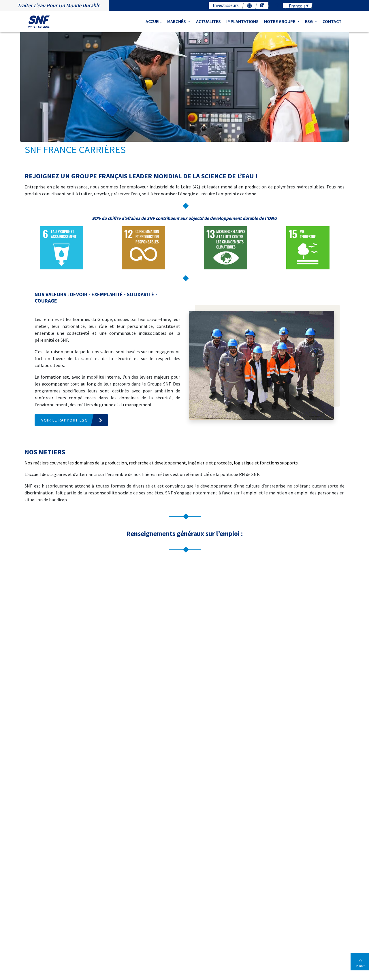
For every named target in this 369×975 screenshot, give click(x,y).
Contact (332, 21)
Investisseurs (226, 5)
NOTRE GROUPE (280, 21)
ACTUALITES (208, 21)
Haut (360, 965)
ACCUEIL (154, 21)
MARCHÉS (177, 21)
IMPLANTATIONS (242, 21)
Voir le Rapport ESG (64, 420)
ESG (309, 21)
